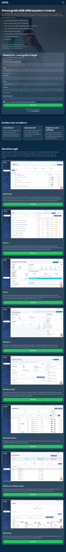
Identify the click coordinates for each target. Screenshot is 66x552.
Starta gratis (33, 204)
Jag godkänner (20, 102)
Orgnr (4, 67)
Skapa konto (33, 105)
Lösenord (5, 87)
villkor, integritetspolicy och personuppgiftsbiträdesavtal (23, 102)
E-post (4, 81)
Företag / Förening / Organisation (12, 62)
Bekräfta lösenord (8, 96)
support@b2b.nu (35, 111)
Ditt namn (5, 75)
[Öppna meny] (63, 2)
